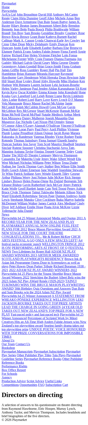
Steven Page (47, 196)
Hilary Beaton (20, 25)
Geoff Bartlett (27, 188)
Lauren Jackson (41, 85)
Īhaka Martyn (65, 199)
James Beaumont (41, 25)
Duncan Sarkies (12, 144)
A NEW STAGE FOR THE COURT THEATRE (41, 231)
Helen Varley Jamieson (16, 88)
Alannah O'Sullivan (47, 125)
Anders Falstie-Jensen (46, 51)
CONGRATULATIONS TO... (22, 236)
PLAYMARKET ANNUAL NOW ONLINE (31, 225)
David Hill (45, 14)
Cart (65, 385)
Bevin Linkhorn (73, 96)
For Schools (9, 373)
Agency (7, 377)
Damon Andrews (66, 196)
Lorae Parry (26, 129)
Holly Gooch (10, 170)
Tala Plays (58, 355)
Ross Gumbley (29, 70)
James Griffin (10, 70)
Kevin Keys (9, 92)
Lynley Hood (31, 81)
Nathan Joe (9, 166)
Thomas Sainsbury (26, 140)
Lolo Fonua (69, 55)
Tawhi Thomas (26, 166)
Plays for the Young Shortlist (44, 273)
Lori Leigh (38, 96)
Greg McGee (58, 107)
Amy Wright (43, 173)
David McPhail (31, 114)
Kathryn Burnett (56, 36)
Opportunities (28, 385)
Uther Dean (17, 44)
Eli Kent (81, 88)
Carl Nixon (40, 122)
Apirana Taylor (24, 151)
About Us (8, 340)
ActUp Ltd (9, 14)
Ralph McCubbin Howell (32, 107)
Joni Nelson (39, 177)
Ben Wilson (62, 166)
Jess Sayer (29, 144)
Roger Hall (47, 70)
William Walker (27, 203)
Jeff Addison (18, 207)
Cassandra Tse (11, 159)
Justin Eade (21, 48)
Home (6, 7)
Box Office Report (14, 370)
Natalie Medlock (52, 114)
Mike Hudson (70, 81)
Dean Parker (10, 129)
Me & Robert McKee (56, 236)
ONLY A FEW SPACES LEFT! (56, 240)
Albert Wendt (66, 159)
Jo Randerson (24, 136)
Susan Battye (59, 22)
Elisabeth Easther (40, 48)
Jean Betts (20, 29)
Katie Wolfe (9, 188)
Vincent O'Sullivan (73, 125)
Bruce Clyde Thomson (16, 192)
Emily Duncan (58, 44)
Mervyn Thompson (64, 155)
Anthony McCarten (65, 14)
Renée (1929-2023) (51, 281)
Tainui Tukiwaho (43, 192)
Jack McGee (54, 185)
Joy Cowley (72, 40)
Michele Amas (64, 18)
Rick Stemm (73, 177)
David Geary (41, 62)
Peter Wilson (52, 162)
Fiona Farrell (69, 51)
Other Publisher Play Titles (34, 355)
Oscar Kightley (28, 92)
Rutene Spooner (22, 148)
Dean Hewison (68, 77)
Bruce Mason (32, 103)
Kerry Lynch (59, 99)
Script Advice (35, 381)
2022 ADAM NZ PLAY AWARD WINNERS (39, 270)
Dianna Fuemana (65, 59)
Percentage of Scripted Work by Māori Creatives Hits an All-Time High (39, 320)
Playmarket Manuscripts (17, 351)
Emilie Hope (35, 207)
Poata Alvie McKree (57, 207)
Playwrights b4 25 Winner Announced (26, 218)
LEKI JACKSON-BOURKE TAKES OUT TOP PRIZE (42, 301)
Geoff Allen (46, 18)
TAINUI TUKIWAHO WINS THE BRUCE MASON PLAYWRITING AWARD (43, 284)
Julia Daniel (25, 210)
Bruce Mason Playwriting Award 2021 (53, 229)
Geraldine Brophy (52, 33)
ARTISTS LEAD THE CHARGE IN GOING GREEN (42, 305)
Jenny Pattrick (72, 185)
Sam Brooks (32, 33)
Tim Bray (17, 33)
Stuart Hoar (14, 81)
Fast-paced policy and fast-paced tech (35, 314)
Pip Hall (60, 70)
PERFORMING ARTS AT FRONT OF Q (40, 248)
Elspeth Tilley (60, 173)
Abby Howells (50, 81)
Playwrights (9, 11)
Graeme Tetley (64, 151)
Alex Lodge (9, 99)
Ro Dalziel (56, 181)
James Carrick (47, 203)
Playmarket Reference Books (42, 359)
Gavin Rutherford (34, 185)
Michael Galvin (22, 62)
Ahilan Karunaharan (61, 88)
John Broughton (27, 14)
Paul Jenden (40, 88)
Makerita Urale (31, 159)
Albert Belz (60, 25)
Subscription (53, 385)
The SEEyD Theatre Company (31, 155)
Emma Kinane (47, 92)
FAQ (41, 385)
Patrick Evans (22, 51)
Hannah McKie (70, 111)
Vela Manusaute (12, 103)
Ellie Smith (77, 166)
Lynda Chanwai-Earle (49, 40)
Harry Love (42, 99)
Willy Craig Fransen (40, 59)
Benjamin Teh (73, 181)
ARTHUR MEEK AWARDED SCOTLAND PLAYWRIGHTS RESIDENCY (40, 257)
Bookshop (8, 348)
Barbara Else (60, 48)
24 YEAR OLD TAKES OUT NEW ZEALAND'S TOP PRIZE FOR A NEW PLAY (42, 310)
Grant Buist (37, 36)
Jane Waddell (49, 170)
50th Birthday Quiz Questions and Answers (43, 288)
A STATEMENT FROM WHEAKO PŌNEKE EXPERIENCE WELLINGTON (43, 297)
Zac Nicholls (24, 122)
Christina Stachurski (47, 148)
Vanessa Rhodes (44, 136)
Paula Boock (36, 29)
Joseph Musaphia (56, 118)
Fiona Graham (71, 66)
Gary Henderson (27, 77)
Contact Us (23, 344)
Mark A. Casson (23, 40)
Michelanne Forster (14, 59)
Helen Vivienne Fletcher (45, 55)
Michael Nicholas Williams (26, 162)
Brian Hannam (26, 73)
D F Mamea (76, 99)
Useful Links (53, 381)
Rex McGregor (26, 111)
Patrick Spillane (24, 173)
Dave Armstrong (26, 22)
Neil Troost (59, 188)
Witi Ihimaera (21, 85)
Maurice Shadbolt (62, 144)
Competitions (10, 385)
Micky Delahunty (37, 44)
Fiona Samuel (47, 140)
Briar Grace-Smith (49, 66)
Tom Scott (43, 144)
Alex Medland (66, 203)
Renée (6, 18)
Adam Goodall (27, 66)
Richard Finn (20, 55)
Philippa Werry (20, 177)
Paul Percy (42, 129)
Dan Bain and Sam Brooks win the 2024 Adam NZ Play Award (43, 290)
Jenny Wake (49, 159)
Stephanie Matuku (22, 199)
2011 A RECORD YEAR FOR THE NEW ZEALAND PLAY (44, 220)
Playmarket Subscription (49, 351)
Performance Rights (14, 366)
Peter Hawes (17, 266)
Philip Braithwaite (56, 29)
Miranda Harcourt (48, 73)
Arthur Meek (72, 114)
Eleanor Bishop (12, 185)
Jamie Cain (44, 188)
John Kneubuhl (68, 92)
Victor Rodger (64, 136)
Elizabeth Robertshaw (23, 196)
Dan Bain (43, 22)
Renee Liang (53, 96)
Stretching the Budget (44, 277)
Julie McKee (55, 177)
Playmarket (9, 3)
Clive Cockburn (45, 199)
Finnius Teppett (44, 151)
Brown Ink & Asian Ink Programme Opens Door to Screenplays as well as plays (42, 262)
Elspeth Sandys (67, 140)
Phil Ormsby (56, 122)
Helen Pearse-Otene (36, 181)
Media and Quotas (64, 218)
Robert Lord (26, 99)
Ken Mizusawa (11, 118)
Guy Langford (20, 96)
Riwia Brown (20, 36)
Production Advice (14, 381)
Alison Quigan (43, 133)
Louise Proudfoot (22, 133)
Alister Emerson (29, 170)
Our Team (8, 344)
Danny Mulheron (33, 118)
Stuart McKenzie (48, 111)
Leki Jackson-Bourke (66, 85)
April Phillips (58, 129)
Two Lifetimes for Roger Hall (31, 251)
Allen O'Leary (24, 125)
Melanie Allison (65, 192)
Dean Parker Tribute (39, 266)
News (5, 214)
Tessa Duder (70, 162)
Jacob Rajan (62, 133)
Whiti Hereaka (48, 77)
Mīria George (59, 62)
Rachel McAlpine (52, 103)
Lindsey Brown (12, 181)
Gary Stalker (45, 166)
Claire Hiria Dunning (24, 18)
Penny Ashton (76, 188)
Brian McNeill (11, 114)
